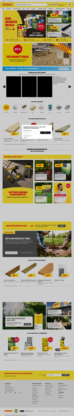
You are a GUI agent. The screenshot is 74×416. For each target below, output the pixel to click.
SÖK (45, 132)
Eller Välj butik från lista (27, 135)
